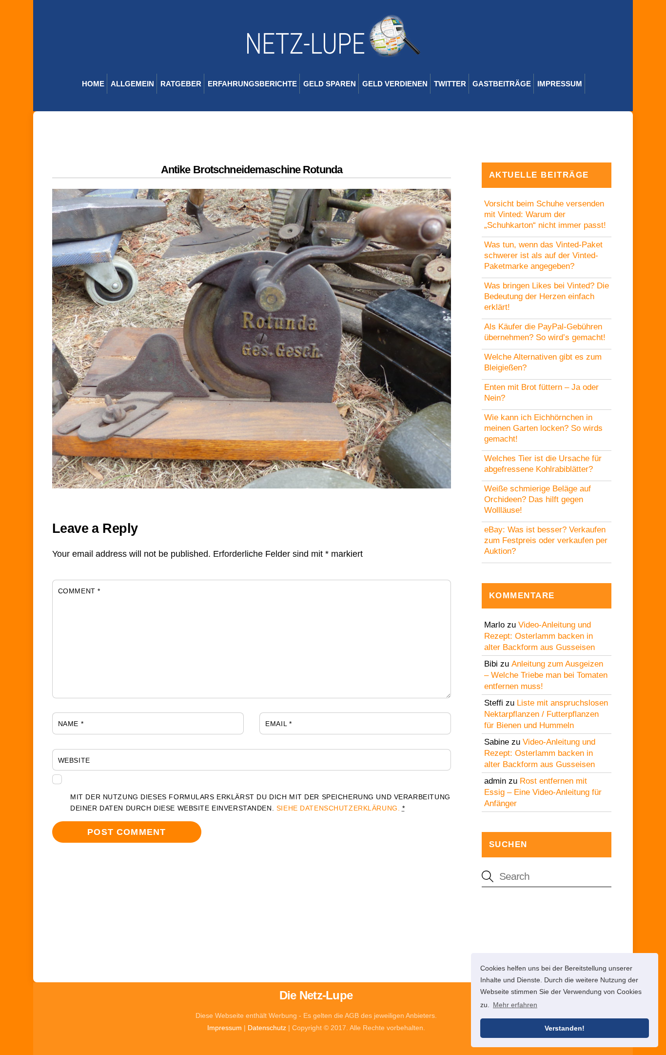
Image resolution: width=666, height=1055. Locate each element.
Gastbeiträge (501, 84)
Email (278, 724)
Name (70, 724)
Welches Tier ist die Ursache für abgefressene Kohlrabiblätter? (543, 464)
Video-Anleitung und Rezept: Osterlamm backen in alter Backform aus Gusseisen (539, 636)
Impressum (559, 84)
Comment (79, 591)
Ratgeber (180, 84)
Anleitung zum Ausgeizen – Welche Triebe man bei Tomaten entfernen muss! (545, 675)
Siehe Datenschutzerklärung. (338, 808)
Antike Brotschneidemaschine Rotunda (251, 169)
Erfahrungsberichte (252, 84)
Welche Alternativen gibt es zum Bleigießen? (543, 362)
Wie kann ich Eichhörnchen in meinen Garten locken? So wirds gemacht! (543, 428)
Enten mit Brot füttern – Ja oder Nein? (541, 393)
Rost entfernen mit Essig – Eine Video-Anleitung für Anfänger (543, 792)
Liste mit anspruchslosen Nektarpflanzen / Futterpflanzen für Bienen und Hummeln (546, 714)
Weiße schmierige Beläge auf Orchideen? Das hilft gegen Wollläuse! (537, 499)
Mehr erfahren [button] (515, 1005)
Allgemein (132, 84)
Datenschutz (267, 1028)
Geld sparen (329, 84)
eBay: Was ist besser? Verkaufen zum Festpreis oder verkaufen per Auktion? (545, 540)
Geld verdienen (395, 84)
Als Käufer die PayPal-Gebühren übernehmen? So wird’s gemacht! (545, 332)
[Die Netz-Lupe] (333, 52)
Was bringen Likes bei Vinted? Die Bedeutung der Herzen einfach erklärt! (546, 296)
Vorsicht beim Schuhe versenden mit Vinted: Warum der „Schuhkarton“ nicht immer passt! (545, 214)
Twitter (450, 84)
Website (74, 760)
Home (93, 84)
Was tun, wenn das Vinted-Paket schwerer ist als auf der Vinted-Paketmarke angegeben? (543, 255)
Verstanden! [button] (565, 1028)
